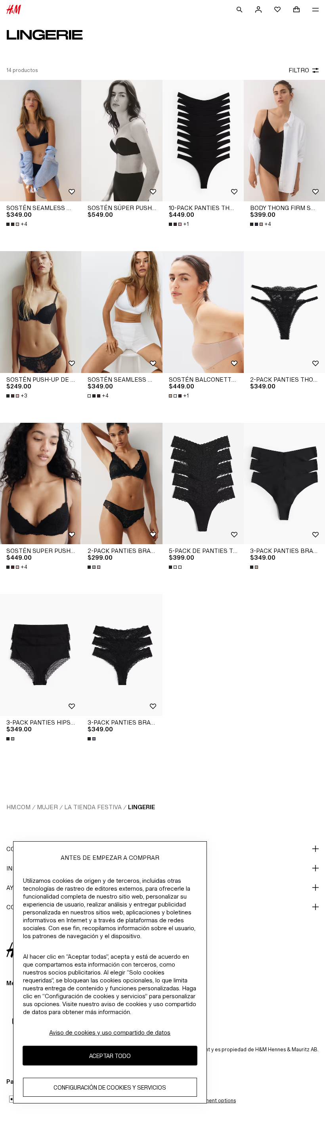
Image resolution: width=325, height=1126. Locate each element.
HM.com (18, 807)
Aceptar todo (110, 1055)
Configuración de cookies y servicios (110, 1087)
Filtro (299, 70)
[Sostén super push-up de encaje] (40, 484)
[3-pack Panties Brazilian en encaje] (121, 655)
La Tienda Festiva (93, 807)
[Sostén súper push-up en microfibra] (121, 141)
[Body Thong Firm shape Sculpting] (284, 141)
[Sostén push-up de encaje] (40, 312)
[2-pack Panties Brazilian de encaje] (121, 484)
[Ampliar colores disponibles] (95, 567)
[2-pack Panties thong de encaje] (284, 312)
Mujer (47, 807)
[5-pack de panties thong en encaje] (203, 484)
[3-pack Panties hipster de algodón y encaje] (40, 655)
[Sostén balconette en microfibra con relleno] (203, 312)
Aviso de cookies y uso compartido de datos (109, 1032)
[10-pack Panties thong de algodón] (203, 141)
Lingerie (141, 807)
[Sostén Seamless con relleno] (40, 141)
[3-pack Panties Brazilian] (284, 484)
